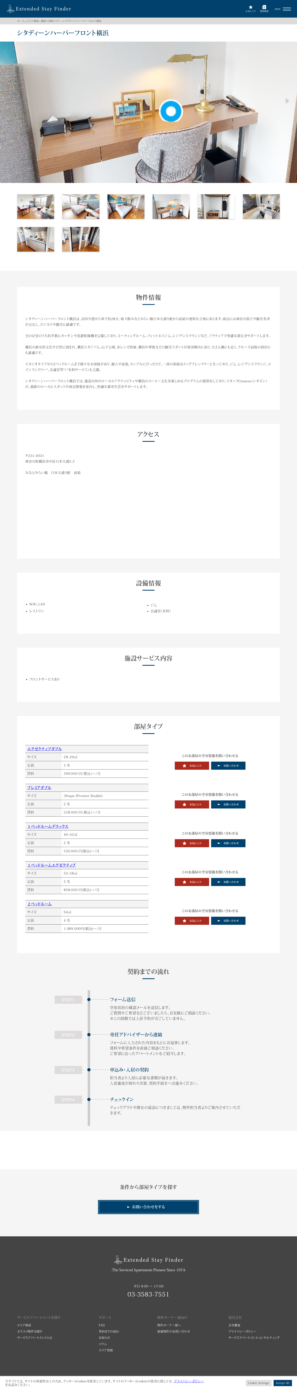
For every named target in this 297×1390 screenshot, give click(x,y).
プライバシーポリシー (243, 1331)
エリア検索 (33, 21)
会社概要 (234, 1325)
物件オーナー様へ (169, 1325)
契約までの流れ (109, 1331)
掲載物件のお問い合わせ (173, 1331)
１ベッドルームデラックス (47, 826)
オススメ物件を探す (30, 1331)
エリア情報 (106, 1350)
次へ (287, 101)
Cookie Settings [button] (258, 1383)
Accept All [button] (283, 1383)
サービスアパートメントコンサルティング (254, 1337)
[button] (287, 9)
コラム (103, 1344)
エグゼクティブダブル (44, 749)
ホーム (21, 21)
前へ (10, 101)
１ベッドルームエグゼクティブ (51, 865)
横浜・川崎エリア (50, 21)
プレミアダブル (39, 787)
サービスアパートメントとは (34, 1337)
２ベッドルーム (39, 904)
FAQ (102, 1325)
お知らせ (104, 1337)
